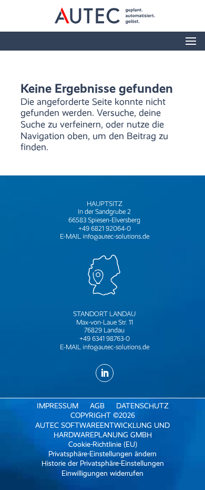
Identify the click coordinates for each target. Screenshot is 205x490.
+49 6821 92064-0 (104, 228)
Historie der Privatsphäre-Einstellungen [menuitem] (103, 463)
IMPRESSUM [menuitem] (57, 405)
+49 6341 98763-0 (104, 338)
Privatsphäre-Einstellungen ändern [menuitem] (102, 453)
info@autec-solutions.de (116, 236)
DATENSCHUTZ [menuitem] (142, 405)
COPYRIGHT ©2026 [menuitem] (102, 415)
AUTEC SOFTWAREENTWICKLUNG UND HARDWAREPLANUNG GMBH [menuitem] (102, 430)
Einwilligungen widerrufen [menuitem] (103, 473)
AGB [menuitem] (97, 405)
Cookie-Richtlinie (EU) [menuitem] (102, 444)
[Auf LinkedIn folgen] (105, 373)
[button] (190, 42)
